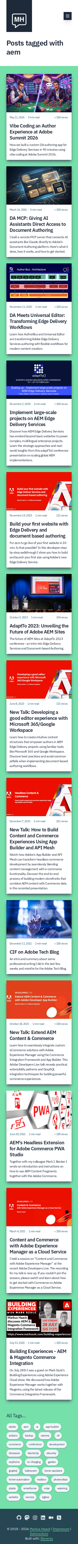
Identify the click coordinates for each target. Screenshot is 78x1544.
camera (45, 1435)
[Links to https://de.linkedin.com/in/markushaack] (43, 1517)
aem (26, 1426)
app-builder (52, 1426)
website (13, 1497)
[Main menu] (68, 16)
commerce (15, 1444)
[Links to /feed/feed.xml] (59, 1517)
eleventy (51, 1453)
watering (62, 1488)
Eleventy (47, 1538)
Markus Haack (40, 1529)
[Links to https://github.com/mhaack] (19, 1517)
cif (58, 1435)
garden (52, 1462)
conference (35, 1444)
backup (29, 1435)
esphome (14, 1462)
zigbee (45, 1497)
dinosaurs (14, 1453)
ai (37, 1426)
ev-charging (33, 1462)
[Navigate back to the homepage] (19, 16)
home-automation (19, 1479)
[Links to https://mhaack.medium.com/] (51, 1517)
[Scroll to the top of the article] (68, 1534)
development (56, 1444)
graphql (13, 1470)
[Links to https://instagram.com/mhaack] (35, 1517)
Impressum (61, 1529)
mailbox (41, 1479)
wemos (30, 1497)
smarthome (29, 1488)
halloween (31, 1470)
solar (46, 1488)
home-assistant (53, 1470)
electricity (33, 1453)
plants (12, 1488)
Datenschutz (39, 1534)
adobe (12, 1426)
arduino (13, 1435)
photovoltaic (61, 1479)
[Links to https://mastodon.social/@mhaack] (27, 1517)
